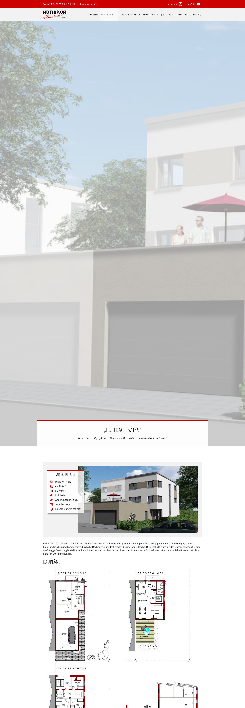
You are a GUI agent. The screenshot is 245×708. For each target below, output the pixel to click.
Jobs (163, 14)
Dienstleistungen (186, 14)
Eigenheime (107, 14)
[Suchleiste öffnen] (199, 14)
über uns (93, 14)
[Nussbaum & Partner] (54, 14)
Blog (171, 14)
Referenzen (149, 14)
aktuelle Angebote (129, 14)
